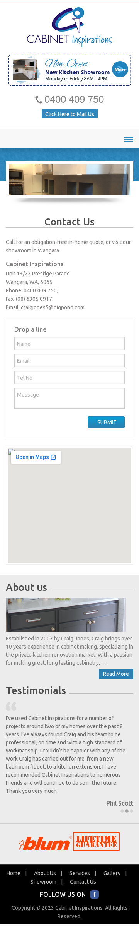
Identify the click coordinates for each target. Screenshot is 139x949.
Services (80, 870)
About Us (45, 870)
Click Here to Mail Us (69, 114)
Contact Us (83, 879)
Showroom (43, 879)
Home (13, 870)
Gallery (111, 870)
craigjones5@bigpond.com (53, 307)
